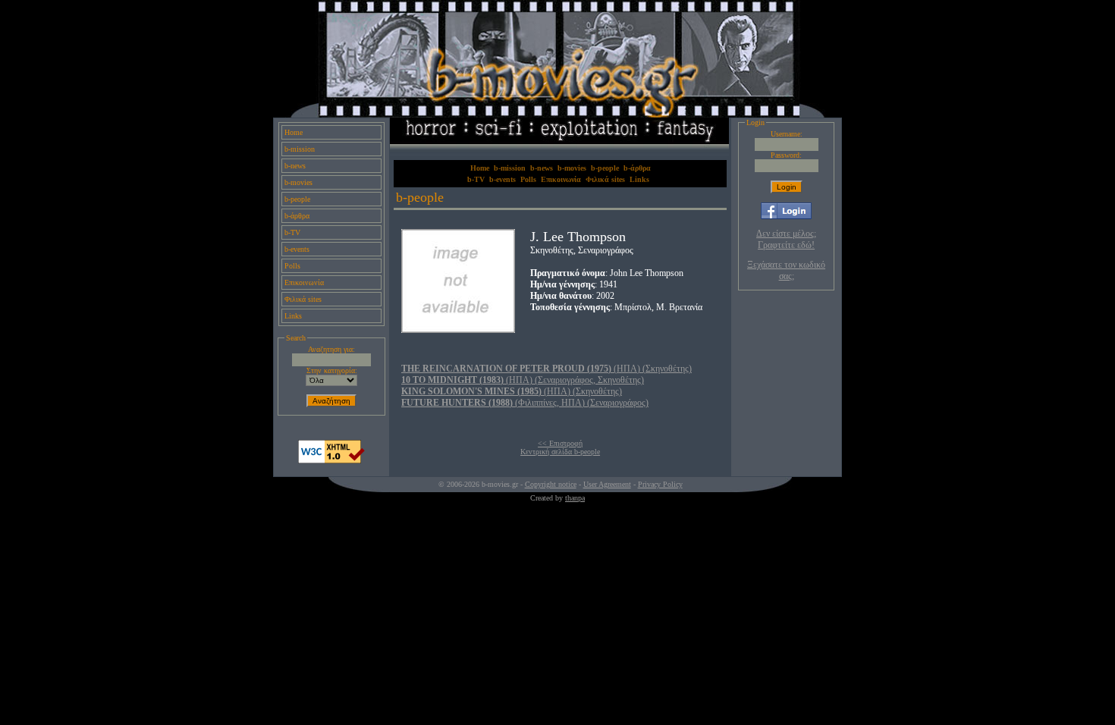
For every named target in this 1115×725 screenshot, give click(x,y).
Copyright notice (550, 484)
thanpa (575, 498)
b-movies (298, 182)
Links (293, 316)
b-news (295, 166)
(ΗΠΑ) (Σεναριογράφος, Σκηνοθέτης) (522, 380)
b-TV (292, 232)
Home (293, 132)
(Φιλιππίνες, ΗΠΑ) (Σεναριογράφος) (525, 402)
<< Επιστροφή (560, 443)
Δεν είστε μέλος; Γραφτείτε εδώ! (786, 239)
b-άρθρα (296, 216)
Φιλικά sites (303, 299)
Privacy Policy (660, 484)
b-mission (299, 149)
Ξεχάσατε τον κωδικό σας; (786, 270)
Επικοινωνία (304, 282)
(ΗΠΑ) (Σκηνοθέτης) (546, 368)
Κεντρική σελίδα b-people (560, 451)
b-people (297, 199)
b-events (296, 249)
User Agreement (607, 484)
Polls (292, 266)
